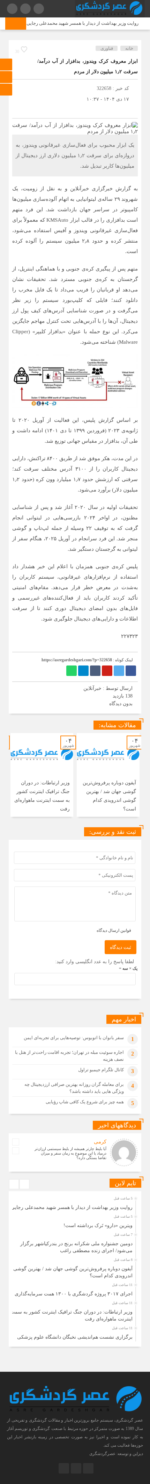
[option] (108, 775)
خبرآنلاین (92, 688)
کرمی (100, 1141)
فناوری (106, 48)
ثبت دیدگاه (120, 947)
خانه (129, 48)
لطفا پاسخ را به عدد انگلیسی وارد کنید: (94, 961)
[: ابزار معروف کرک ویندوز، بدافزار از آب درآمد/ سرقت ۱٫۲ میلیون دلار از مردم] (19, 109)
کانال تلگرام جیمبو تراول (101, 1069)
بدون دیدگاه (121, 703)
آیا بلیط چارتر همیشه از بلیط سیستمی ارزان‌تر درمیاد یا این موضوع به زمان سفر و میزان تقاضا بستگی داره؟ (70, 1153)
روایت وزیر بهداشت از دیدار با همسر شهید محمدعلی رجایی (88, 23)
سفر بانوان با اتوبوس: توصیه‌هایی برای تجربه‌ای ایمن (74, 1037)
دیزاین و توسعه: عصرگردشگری (116, 1453)
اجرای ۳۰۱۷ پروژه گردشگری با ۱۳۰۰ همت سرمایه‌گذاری (74, 1293)
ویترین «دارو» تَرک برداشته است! (98, 1225)
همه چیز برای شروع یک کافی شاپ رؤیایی (85, 1101)
